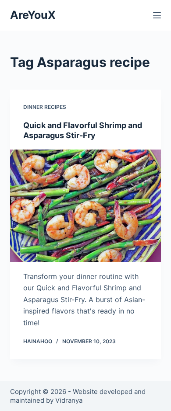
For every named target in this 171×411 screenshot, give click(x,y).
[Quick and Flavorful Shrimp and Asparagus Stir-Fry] (85, 206)
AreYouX (33, 14)
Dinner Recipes (44, 107)
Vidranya (68, 400)
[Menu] (157, 15)
